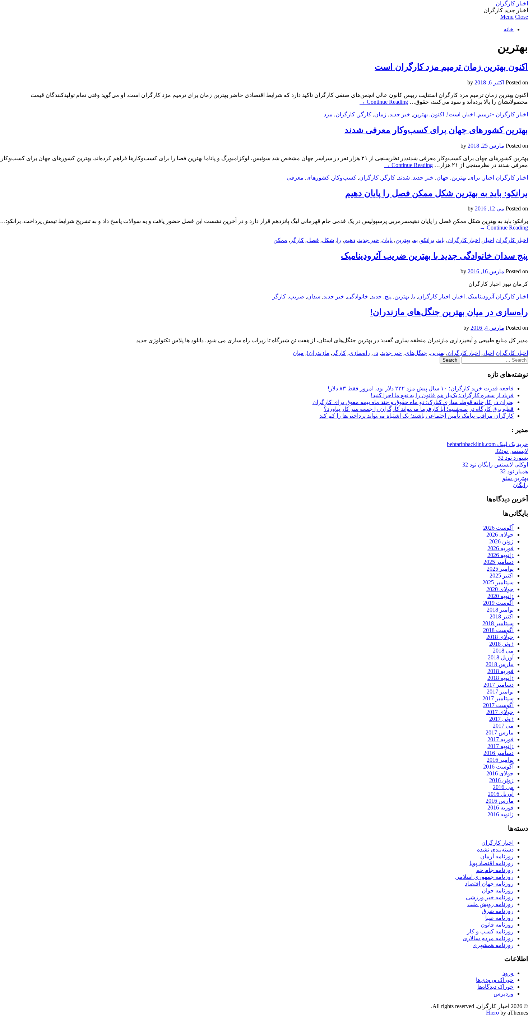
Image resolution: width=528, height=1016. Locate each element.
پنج (388, 296)
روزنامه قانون (497, 925)
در (375, 353)
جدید (376, 296)
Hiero (492, 1013)
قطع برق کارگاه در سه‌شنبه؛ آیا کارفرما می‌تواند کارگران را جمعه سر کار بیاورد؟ (419, 409)
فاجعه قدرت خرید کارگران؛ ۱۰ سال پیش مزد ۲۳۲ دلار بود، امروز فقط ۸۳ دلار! (421, 388)
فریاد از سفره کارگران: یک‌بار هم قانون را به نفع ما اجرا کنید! (442, 395)
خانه (509, 29)
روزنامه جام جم (495, 870)
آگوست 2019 (498, 603)
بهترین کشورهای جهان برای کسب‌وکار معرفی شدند (436, 130)
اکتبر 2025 (502, 575)
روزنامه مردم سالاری (488, 938)
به (415, 240)
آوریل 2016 (501, 794)
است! (453, 114)
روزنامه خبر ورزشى (490, 897)
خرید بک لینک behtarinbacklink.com (487, 444)
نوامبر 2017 (500, 691)
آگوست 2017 (498, 705)
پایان (387, 240)
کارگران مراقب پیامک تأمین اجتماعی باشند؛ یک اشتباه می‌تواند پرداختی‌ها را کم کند (416, 416)
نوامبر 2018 (500, 610)
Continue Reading (384, 102)
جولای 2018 (500, 637)
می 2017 (503, 726)
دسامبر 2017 (498, 685)
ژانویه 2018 (500, 678)
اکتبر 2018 (502, 616)
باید (441, 240)
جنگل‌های (416, 353)
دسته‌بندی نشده (495, 849)
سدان (313, 296)
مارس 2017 (500, 732)
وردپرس (504, 994)
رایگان (520, 485)
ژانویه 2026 (500, 555)
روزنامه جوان (498, 890)
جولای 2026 (500, 535)
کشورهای (317, 178)
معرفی (295, 178)
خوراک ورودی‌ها (495, 980)
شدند (404, 178)
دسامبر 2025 (498, 562)
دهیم (349, 240)
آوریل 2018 (501, 657)
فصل (313, 240)
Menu (507, 17)
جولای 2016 (500, 773)
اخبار (469, 114)
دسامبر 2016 (498, 753)
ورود (508, 973)
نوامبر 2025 (500, 569)
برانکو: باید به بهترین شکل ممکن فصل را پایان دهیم (436, 193)
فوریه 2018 (500, 671)
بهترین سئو (515, 478)
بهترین (420, 114)
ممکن (280, 240)
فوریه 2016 (500, 807)
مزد (328, 114)
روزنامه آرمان (497, 856)
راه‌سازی (359, 353)
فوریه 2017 (500, 739)
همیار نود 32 (514, 471)
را (339, 240)
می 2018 (503, 651)
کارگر (364, 114)
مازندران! (318, 353)
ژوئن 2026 (501, 541)
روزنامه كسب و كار (490, 931)
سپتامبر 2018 (498, 623)
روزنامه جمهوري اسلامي (484, 877)
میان (298, 353)
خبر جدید (399, 114)
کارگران (345, 114)
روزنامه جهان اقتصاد (489, 884)
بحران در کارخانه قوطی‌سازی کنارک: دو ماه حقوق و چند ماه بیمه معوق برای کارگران (413, 402)
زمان (380, 114)
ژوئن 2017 (501, 719)
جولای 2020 (500, 589)
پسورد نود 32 (513, 458)
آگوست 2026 (498, 528)
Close (521, 17)
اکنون (437, 114)
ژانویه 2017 (500, 746)
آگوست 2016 (498, 767)
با (413, 296)
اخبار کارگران (512, 3)
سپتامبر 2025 (498, 582)
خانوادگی (357, 296)
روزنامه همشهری (493, 945)
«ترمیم (486, 114)
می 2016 (503, 787)
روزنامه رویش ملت (490, 904)
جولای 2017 (500, 712)
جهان (442, 178)
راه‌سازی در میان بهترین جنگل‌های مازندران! (449, 312)
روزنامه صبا (499, 918)
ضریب (296, 296)
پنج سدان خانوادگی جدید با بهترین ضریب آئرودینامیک (434, 255)
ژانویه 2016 (500, 814)
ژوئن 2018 (501, 644)
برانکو (427, 240)
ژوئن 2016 (501, 780)
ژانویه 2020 (500, 596)
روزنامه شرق (498, 911)
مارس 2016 (500, 801)
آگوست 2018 (498, 630)
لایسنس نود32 (511, 451)
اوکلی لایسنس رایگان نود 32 (495, 464)
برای (474, 178)
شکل (328, 240)
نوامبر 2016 (500, 760)
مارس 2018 (500, 664)
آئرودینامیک (481, 296)
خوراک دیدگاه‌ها (495, 987)
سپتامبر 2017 (498, 698)
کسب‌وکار (344, 178)
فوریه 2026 (500, 548)
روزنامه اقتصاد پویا (491, 863)
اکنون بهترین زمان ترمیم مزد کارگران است (451, 66)
